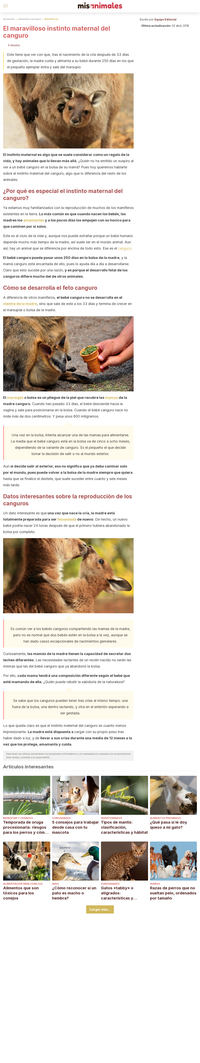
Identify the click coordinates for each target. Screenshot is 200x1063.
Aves (55, 883)
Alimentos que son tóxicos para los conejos (21, 893)
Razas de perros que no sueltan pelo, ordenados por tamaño (173, 893)
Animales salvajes (29, 19)
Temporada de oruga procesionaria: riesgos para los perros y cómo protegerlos (25, 827)
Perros (155, 883)
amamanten (33, 220)
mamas (111, 398)
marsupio (15, 398)
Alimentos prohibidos (165, 818)
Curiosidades (61, 818)
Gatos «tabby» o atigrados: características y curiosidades (117, 893)
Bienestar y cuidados (18, 818)
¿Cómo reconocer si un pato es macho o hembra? (74, 893)
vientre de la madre (20, 304)
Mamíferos (51, 19)
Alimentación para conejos (22, 883)
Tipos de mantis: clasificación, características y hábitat (124, 827)
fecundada (66, 519)
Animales (9, 19)
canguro (124, 248)
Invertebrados (111, 818)
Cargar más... (100, 909)
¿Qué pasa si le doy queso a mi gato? (168, 825)
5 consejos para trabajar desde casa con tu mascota (75, 827)
